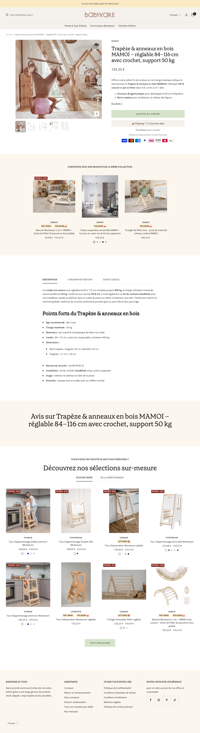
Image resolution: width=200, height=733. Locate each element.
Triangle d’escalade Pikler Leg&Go (124, 619)
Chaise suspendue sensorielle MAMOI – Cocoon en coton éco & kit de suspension (100, 232)
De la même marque (112, 477)
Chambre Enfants (127, 25)
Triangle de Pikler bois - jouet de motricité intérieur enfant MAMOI (146, 232)
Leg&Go (124, 538)
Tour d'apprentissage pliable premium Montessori (28, 543)
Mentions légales (112, 702)
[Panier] (192, 15)
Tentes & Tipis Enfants (75, 25)
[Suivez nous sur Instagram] (159, 700)
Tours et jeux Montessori (102, 25)
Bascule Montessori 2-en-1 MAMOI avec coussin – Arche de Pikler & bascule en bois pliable (172, 622)
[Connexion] (186, 15)
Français (174, 15)
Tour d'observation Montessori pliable (124, 545)
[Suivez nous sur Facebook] (151, 700)
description (49, 280)
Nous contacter (72, 697)
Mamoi (115, 41)
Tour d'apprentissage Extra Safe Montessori (172, 541)
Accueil (9, 34)
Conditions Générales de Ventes (120, 692)
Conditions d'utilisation (115, 697)
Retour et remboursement (77, 692)
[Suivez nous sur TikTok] (175, 700)
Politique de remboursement (118, 706)
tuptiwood (76, 538)
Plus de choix (84, 477)
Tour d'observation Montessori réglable (76, 619)
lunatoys (76, 611)
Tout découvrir (100, 643)
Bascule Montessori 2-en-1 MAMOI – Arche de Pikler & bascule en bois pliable (54, 232)
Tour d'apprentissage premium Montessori (28, 615)
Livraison (68, 687)
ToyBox (28, 538)
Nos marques (71, 711)
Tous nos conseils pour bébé (78, 706)
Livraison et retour (80, 280)
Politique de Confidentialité (117, 687)
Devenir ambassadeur (75, 702)
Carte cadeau (111, 280)
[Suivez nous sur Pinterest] (167, 700)
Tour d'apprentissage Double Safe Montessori (76, 543)
